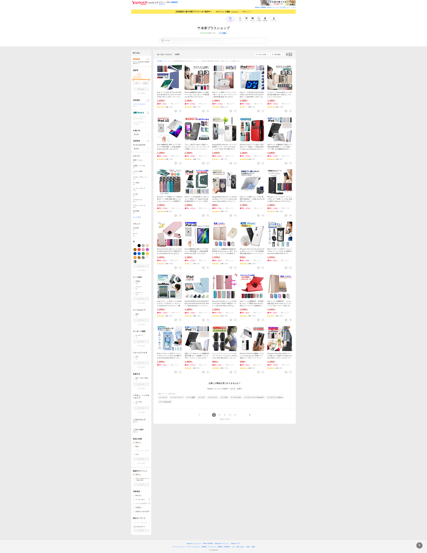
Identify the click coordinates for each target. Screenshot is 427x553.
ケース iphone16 (165, 402)
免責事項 (220, 547)
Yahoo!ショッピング (194, 543)
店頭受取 (136, 141)
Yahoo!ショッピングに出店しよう (278, 7)
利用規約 (204, 547)
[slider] (133, 80)
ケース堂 (224, 397)
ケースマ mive (236, 397)
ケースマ (201, 397)
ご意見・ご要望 (250, 547)
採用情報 (227, 547)
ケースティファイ (177, 397)
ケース (160, 54)
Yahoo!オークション (222, 543)
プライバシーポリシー (178, 547)
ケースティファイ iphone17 (254, 397)
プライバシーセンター (193, 547)
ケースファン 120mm (275, 397)
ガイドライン (212, 547)
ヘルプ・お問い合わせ (237, 547)
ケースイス (163, 397)
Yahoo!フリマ (235, 543)
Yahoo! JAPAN (260, 7)
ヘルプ (293, 7)
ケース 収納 (191, 397)
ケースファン (213, 397)
